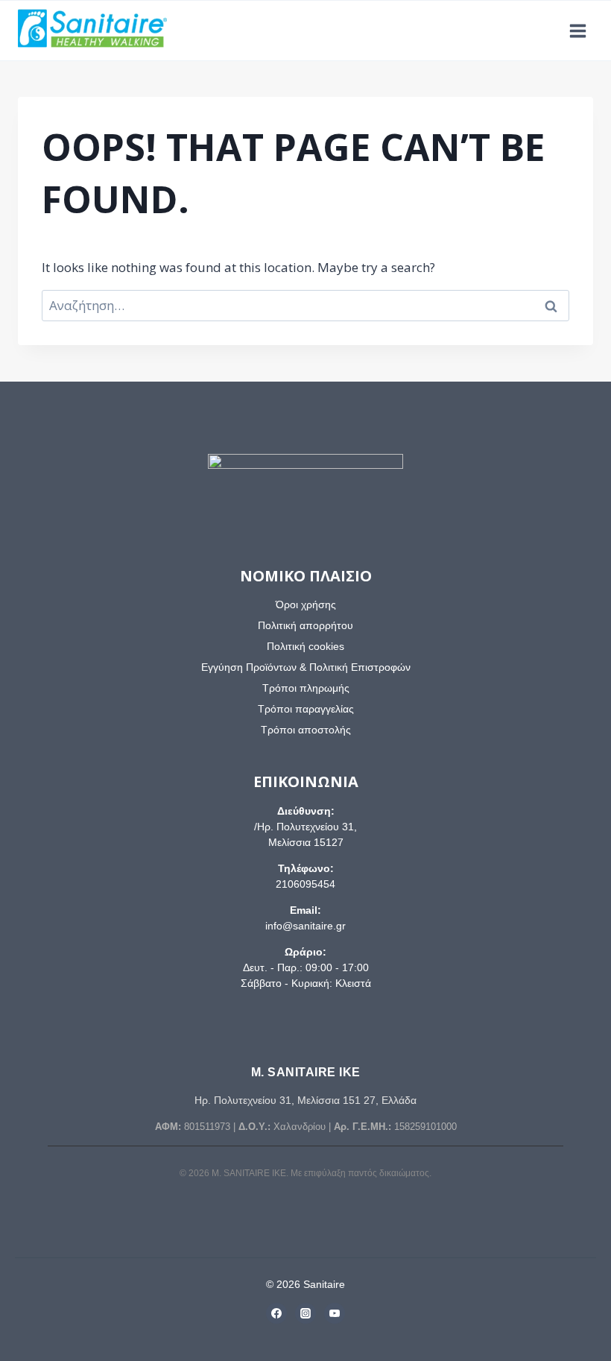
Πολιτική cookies (305, 646)
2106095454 (305, 884)
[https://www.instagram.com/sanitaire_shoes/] (305, 1313)
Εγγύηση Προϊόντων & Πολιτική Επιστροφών (306, 667)
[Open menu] (577, 30)
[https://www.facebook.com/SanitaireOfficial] (276, 1313)
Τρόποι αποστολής (306, 730)
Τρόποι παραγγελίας (306, 709)
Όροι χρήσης (306, 604)
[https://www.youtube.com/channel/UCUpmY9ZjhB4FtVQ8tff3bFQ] (334, 1313)
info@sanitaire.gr (305, 926)
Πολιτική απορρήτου (305, 625)
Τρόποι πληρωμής (305, 688)
